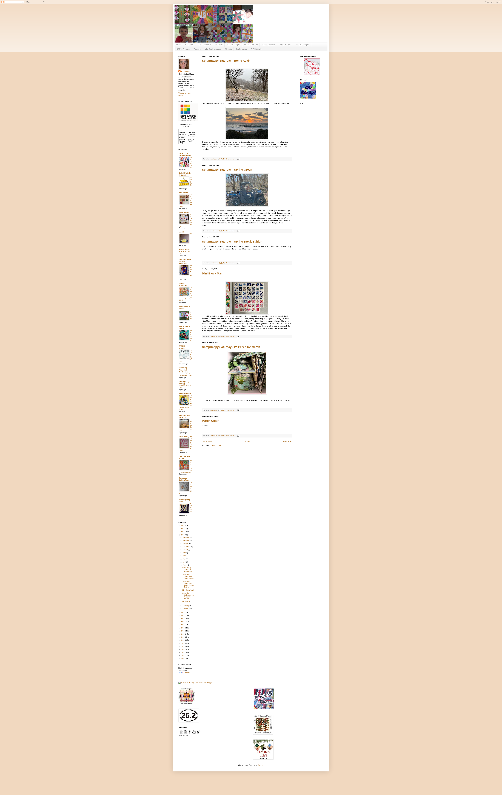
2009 (183, 652)
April (184, 562)
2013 (183, 640)
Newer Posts (207, 442)
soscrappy (196, 12)
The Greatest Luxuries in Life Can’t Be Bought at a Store (185, 374)
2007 (183, 658)
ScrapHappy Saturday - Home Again (226, 60)
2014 (183, 637)
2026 (183, 526)
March (185, 565)
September (187, 547)
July (184, 553)
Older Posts (287, 442)
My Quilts (219, 45)
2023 (183, 535)
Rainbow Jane (241, 49)
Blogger (260, 765)
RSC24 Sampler (204, 45)
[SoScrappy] (188, 121)
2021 (183, 616)
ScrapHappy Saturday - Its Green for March (231, 347)
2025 (183, 529)
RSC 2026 (189, 45)
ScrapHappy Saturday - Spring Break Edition (232, 241)
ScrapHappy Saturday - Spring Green (227, 169)
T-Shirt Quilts (256, 49)
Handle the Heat (185, 250)
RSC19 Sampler (251, 45)
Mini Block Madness (213, 49)
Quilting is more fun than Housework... (185, 262)
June (185, 556)
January (186, 609)
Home (178, 45)
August (185, 550)
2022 (183, 613)
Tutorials (197, 49)
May (184, 559)
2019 (183, 622)
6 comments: (230, 231)
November (186, 540)
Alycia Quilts (184, 193)
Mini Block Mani (212, 273)
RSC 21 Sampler (233, 45)
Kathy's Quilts (184, 212)
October (186, 544)
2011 (183, 646)
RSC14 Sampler (183, 49)
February (186, 606)
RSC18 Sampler (268, 45)
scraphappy (185, 71)
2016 (183, 631)
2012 (183, 643)
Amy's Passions (185, 394)
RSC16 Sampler (285, 45)
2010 (183, 649)
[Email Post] (238, 159)
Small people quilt (191, 314)
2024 (183, 532)
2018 (183, 625)
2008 (183, 655)
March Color (210, 420)
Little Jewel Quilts (185, 437)
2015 (183, 634)
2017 (183, 628)
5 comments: (230, 336)
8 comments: (230, 159)
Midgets (228, 49)
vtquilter (182, 232)
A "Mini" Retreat (191, 507)
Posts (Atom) (216, 445)
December (186, 537)
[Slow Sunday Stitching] (312, 74)
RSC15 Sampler (302, 45)
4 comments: (230, 410)
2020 (183, 619)
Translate (187, 673)
